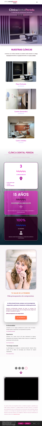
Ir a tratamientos (21, 317)
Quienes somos (17, 414)
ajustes (14, 424)
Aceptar (20, 423)
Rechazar (27, 423)
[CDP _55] (21, 399)
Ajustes (34, 423)
